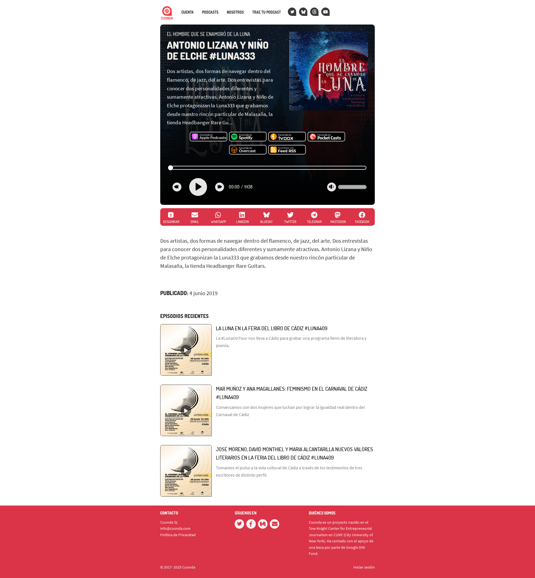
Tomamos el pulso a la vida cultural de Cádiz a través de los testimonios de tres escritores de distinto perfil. (289, 471)
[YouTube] (325, 12)
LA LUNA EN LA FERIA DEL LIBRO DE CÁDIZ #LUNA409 (271, 328)
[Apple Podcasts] (208, 137)
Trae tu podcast (266, 12)
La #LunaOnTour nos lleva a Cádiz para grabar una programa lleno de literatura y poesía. (291, 341)
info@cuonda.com (175, 528)
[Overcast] (248, 150)
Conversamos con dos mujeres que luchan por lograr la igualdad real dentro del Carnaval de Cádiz (290, 410)
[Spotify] (248, 137)
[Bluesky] (303, 12)
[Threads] (314, 12)
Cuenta (187, 12)
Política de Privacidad (178, 534)
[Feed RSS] (287, 150)
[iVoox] (287, 137)
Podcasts (210, 12)
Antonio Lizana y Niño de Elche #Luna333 (218, 50)
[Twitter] (292, 12)
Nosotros (235, 12)
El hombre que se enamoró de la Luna (208, 34)
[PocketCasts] (326, 137)
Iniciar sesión (364, 567)
